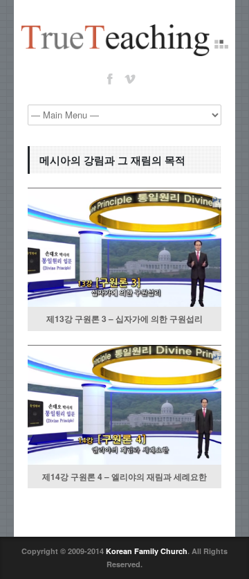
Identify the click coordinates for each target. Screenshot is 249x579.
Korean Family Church (146, 551)
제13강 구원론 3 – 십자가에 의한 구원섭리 (124, 318)
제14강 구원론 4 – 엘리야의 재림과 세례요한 (124, 476)
